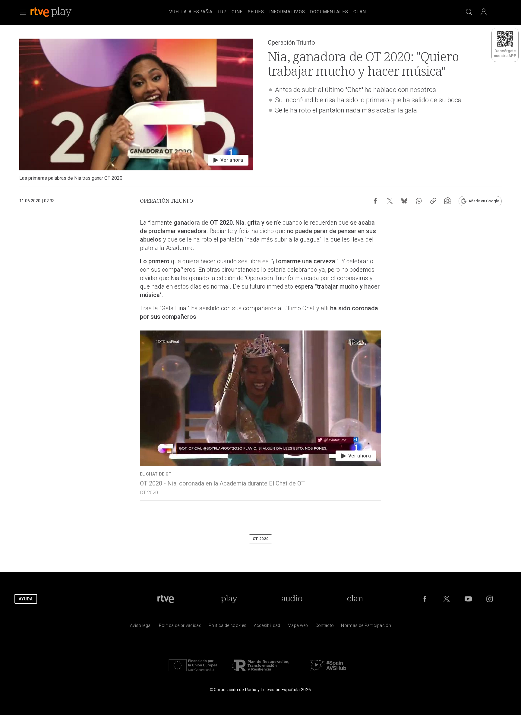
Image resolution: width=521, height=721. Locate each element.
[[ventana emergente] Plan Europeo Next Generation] (193, 672)
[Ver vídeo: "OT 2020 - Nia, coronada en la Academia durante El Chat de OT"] (260, 415)
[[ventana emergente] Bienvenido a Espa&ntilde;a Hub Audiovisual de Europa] (328, 672)
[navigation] (267, 11)
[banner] (59, 12)
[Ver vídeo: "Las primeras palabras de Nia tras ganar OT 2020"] (136, 110)
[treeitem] (191, 12)
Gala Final (174, 308)
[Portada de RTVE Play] (51, 12)
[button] (23, 12)
